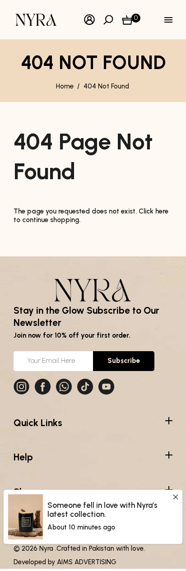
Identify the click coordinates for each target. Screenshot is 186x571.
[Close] (175, 496)
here (161, 211)
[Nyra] (36, 19)
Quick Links (38, 422)
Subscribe (123, 361)
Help (23, 457)
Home (65, 86)
